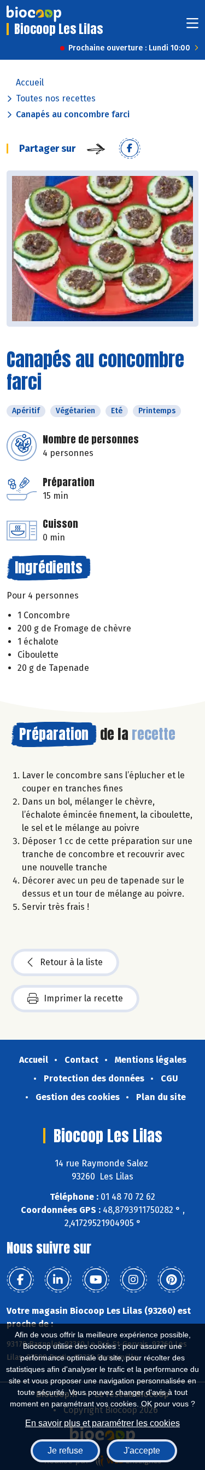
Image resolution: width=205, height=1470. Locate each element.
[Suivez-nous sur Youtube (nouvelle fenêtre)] (95, 1280)
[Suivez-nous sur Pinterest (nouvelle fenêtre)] (171, 1280)
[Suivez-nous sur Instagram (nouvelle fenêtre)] (133, 1280)
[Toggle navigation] (192, 26)
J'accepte (142, 1450)
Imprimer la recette (83, 998)
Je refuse (65, 1450)
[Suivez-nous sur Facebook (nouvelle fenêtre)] (20, 1280)
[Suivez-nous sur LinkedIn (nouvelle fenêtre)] (58, 1280)
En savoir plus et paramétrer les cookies (102, 1423)
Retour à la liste (71, 962)
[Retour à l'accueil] (34, 13)
